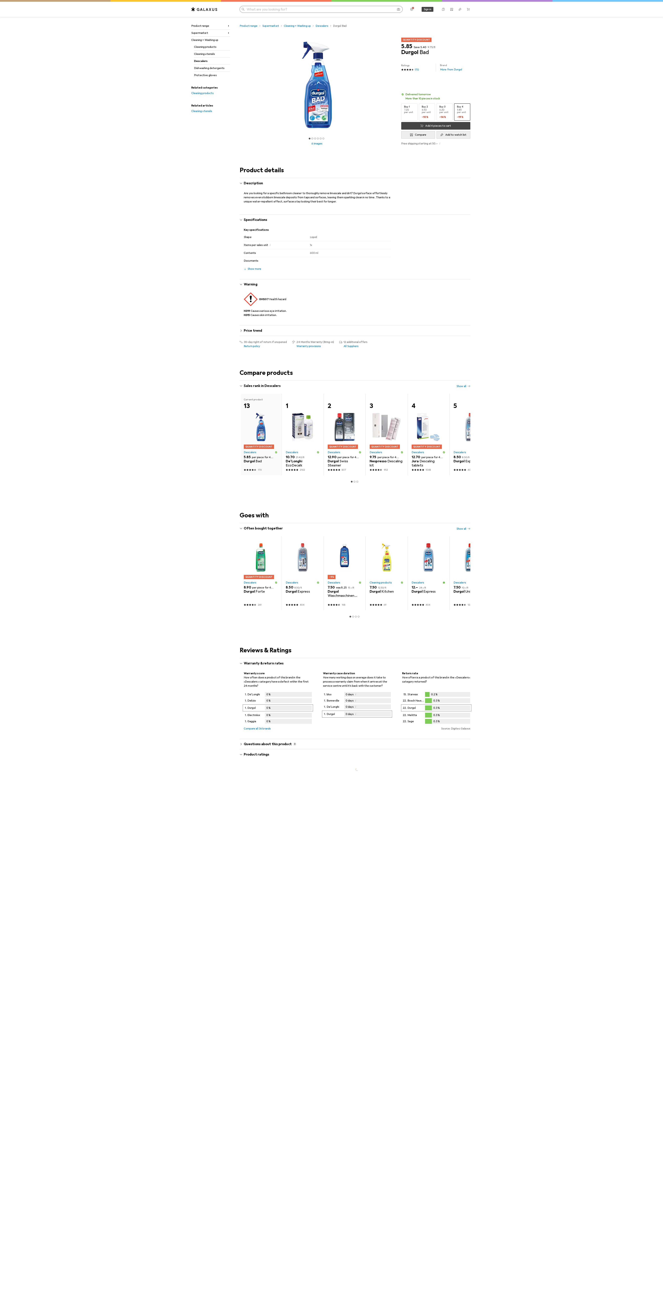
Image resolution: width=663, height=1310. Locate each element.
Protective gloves (205, 75)
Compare (420, 135)
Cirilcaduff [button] (260, 1201)
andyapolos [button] (260, 930)
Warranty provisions (308, 346)
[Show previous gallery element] (239, 84)
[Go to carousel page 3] (356, 469)
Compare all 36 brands (257, 826)
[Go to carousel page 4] (358, 469)
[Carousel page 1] (309, 138)
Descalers (201, 61)
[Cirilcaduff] (269, 1202)
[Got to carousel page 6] (323, 138)
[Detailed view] (278, 806)
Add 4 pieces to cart (438, 126)
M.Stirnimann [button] (261, 1090)
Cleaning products (205, 47)
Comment (254, 952)
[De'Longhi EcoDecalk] (303, 532)
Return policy (252, 346)
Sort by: (248, 919)
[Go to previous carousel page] (245, 428)
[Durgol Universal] (345, 428)
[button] (435, 96)
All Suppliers (351, 346)
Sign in (427, 9)
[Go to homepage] (204, 9)
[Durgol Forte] (261, 428)
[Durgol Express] (303, 428)
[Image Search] (398, 9)
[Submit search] (243, 9)
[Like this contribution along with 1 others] (453, 932)
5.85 (406, 46)
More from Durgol (451, 67)
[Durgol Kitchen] (386, 671)
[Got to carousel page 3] (315, 138)
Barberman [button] (260, 1155)
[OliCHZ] (269, 1015)
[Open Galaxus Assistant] (443, 9)
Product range (200, 26)
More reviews (357, 1251)
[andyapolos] (269, 932)
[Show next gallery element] (395, 84)
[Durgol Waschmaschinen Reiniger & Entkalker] (428, 428)
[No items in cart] (468, 9)
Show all (461, 386)
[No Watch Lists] (460, 9)
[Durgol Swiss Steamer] (345, 532)
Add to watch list (456, 135)
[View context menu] (445, 931)
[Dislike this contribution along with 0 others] (468, 932)
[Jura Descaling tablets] (428, 532)
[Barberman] (269, 1157)
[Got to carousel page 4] (318, 138)
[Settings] (411, 9)
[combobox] (263, 919)
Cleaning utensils (204, 54)
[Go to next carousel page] (464, 428)
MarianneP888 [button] (262, 967)
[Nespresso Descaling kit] (386, 532)
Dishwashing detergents (209, 68)
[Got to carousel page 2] (312, 138)
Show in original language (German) (269, 990)
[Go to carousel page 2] (353, 469)
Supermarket (199, 33)
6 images (316, 143)
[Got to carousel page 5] (320, 138)
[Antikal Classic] (470, 428)
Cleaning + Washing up (204, 40)
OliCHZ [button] (257, 1013)
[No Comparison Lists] (451, 9)
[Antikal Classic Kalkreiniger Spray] (386, 428)
